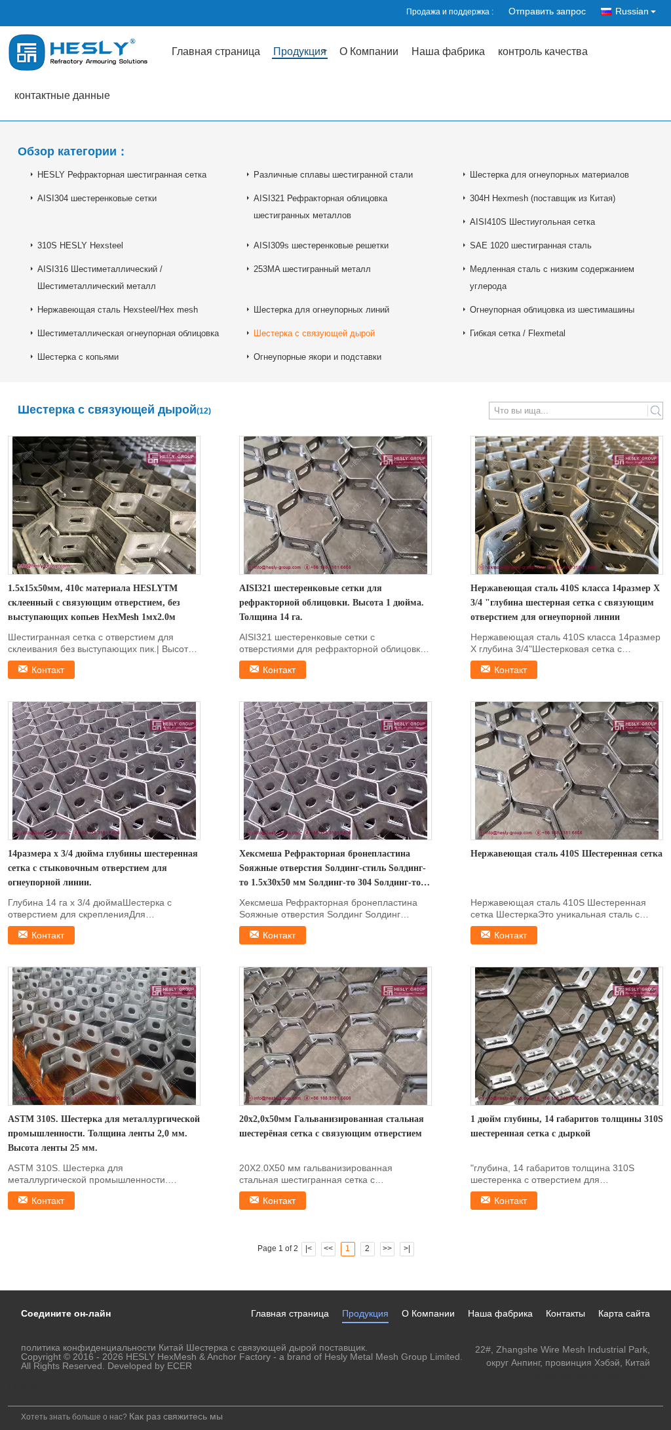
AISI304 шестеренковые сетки (97, 198)
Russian (632, 11)
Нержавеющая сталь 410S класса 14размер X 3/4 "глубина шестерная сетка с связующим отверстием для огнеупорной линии (565, 602)
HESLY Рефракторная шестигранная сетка (121, 175)
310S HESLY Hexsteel (80, 245)
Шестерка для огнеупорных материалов (549, 175)
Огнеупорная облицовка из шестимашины (552, 310)
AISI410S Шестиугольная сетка (532, 222)
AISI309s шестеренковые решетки (321, 245)
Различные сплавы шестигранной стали (333, 175)
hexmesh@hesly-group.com (591, 1375)
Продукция (299, 52)
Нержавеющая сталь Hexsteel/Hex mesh (117, 310)
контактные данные (62, 96)
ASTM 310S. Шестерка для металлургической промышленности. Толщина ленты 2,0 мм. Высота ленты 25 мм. (104, 1133)
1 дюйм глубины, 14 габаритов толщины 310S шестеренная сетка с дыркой (566, 1126)
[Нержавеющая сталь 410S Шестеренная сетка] (566, 770)
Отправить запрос (547, 11)
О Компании (368, 52)
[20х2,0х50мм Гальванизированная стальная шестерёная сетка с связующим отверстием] (335, 1036)
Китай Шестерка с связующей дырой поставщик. (263, 1347)
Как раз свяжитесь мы (176, 1416)
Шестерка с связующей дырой (314, 333)
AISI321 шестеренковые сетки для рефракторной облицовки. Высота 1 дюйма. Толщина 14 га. (331, 602)
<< (328, 1248)
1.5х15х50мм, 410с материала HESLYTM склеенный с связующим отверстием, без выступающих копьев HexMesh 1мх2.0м (94, 602)
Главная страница (216, 52)
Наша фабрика (448, 52)
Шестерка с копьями (78, 357)
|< (308, 1248)
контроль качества (543, 52)
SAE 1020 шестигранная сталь (531, 245)
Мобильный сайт (53, 1388)
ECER (179, 1366)
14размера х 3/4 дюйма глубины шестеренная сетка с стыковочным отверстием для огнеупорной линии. (103, 868)
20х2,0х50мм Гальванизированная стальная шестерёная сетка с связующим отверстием (331, 1126)
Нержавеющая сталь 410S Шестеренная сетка (566, 854)
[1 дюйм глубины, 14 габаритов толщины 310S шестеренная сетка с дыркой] (566, 1036)
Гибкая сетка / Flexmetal (518, 333)
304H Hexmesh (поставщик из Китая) (542, 198)
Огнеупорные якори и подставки (317, 357)
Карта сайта (624, 1313)
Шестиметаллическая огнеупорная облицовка (128, 333)
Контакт (47, 670)
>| (407, 1248)
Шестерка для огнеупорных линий (321, 310)
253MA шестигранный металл (312, 269)
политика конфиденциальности (88, 1347)
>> (387, 1248)
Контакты (565, 1313)
